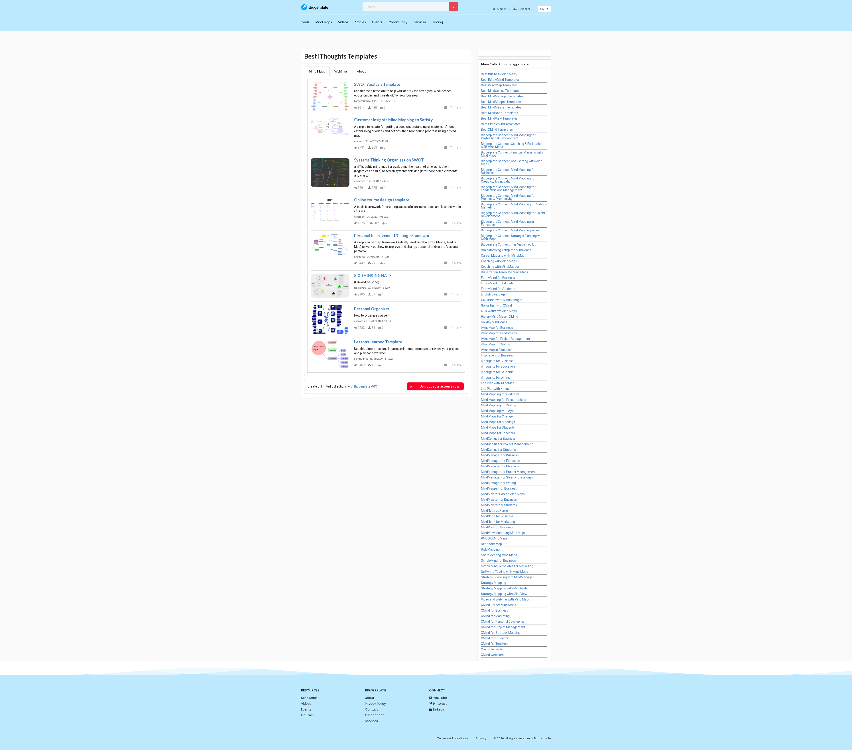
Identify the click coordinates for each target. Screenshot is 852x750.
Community (398, 22)
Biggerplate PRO (365, 386)
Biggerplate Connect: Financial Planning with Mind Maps (512, 154)
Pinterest (440, 703)
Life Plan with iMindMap (497, 383)
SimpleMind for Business (498, 560)
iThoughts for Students (497, 372)
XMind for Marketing (495, 616)
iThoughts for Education (498, 366)
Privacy (481, 738)
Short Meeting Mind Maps (499, 555)
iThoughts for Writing (496, 377)
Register (524, 9)
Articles (360, 22)
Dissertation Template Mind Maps (504, 272)
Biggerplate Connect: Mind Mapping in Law (510, 230)
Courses (307, 715)
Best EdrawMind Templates (500, 79)
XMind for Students (494, 638)
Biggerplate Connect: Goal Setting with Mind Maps (511, 162)
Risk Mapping (490, 549)
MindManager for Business (500, 455)
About (369, 698)
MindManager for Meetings (500, 466)
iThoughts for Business (497, 361)
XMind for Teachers (495, 644)
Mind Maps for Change (497, 416)
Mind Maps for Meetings (498, 422)
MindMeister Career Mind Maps (503, 494)
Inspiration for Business (497, 355)
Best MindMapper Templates (501, 102)
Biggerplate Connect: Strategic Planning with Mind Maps (512, 237)
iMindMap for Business (497, 327)
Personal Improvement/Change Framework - (394, 235)
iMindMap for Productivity (499, 333)
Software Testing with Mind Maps (504, 571)
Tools (305, 22)
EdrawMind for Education (498, 283)
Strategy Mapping (493, 583)
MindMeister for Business (499, 499)
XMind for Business (494, 610)
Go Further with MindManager (502, 300)
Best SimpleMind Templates (501, 124)
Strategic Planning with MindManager (507, 577)
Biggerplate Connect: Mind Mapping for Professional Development (508, 136)
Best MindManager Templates (502, 96)
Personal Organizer (371, 308)
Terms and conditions (453, 738)
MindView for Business (497, 527)
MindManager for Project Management (508, 472)
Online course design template (381, 199)
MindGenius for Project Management (507, 444)
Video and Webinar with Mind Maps (505, 599)
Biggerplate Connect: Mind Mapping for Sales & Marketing (514, 206)
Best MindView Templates (499, 118)
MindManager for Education (500, 461)
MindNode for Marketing (498, 522)
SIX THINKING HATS (373, 275)
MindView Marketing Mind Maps (503, 533)
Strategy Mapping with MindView (504, 594)
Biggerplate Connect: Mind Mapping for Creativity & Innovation (508, 180)
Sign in (501, 9)
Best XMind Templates (497, 129)
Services (420, 22)
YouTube (440, 698)
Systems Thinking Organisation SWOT (389, 159)
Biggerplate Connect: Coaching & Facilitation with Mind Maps (511, 145)
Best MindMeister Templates (501, 107)
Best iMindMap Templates (499, 85)
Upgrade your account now (439, 386)
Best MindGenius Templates (500, 91)
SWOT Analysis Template (377, 84)
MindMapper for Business (499, 488)
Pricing (438, 22)
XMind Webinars (492, 655)
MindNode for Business (497, 516)
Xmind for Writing (493, 649)
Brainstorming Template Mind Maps (506, 250)
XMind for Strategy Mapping (501, 632)
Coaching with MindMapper (500, 266)
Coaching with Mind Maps (499, 261)
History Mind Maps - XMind (499, 316)
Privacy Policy (375, 703)
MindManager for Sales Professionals (507, 477)
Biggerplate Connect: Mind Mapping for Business (508, 171)
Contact (371, 709)
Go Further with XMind (496, 305)
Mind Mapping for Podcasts (500, 394)
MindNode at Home (494, 510)
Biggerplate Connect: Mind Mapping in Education (507, 223)
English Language (493, 294)
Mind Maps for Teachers (498, 433)
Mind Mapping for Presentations (503, 400)
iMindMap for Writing (495, 344)
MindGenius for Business (498, 438)
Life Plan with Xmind (495, 388)
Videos (343, 22)
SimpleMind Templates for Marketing (507, 566)
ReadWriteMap (491, 544)
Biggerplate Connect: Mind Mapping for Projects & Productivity (508, 197)
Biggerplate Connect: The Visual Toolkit (508, 244)
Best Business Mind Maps (499, 74)
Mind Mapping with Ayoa (498, 411)
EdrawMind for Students (498, 289)
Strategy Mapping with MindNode (504, 588)
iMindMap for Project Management (505, 339)
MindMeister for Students (499, 505)
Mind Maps (324, 22)
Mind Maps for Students (498, 427)
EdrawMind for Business (498, 278)
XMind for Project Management (503, 627)
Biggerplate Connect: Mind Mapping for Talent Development (513, 214)
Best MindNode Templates (499, 113)
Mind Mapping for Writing (498, 405)
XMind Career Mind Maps (498, 605)
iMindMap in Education (497, 350)
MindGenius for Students (498, 449)
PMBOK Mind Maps (494, 538)
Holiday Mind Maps (494, 322)
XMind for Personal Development (504, 621)
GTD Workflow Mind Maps (499, 311)
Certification (375, 715)
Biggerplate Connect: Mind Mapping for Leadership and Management (508, 188)
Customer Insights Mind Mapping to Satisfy (393, 119)
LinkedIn (439, 709)
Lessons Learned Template (378, 341)
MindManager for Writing (498, 483)
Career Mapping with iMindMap (503, 255)
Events (377, 22)
